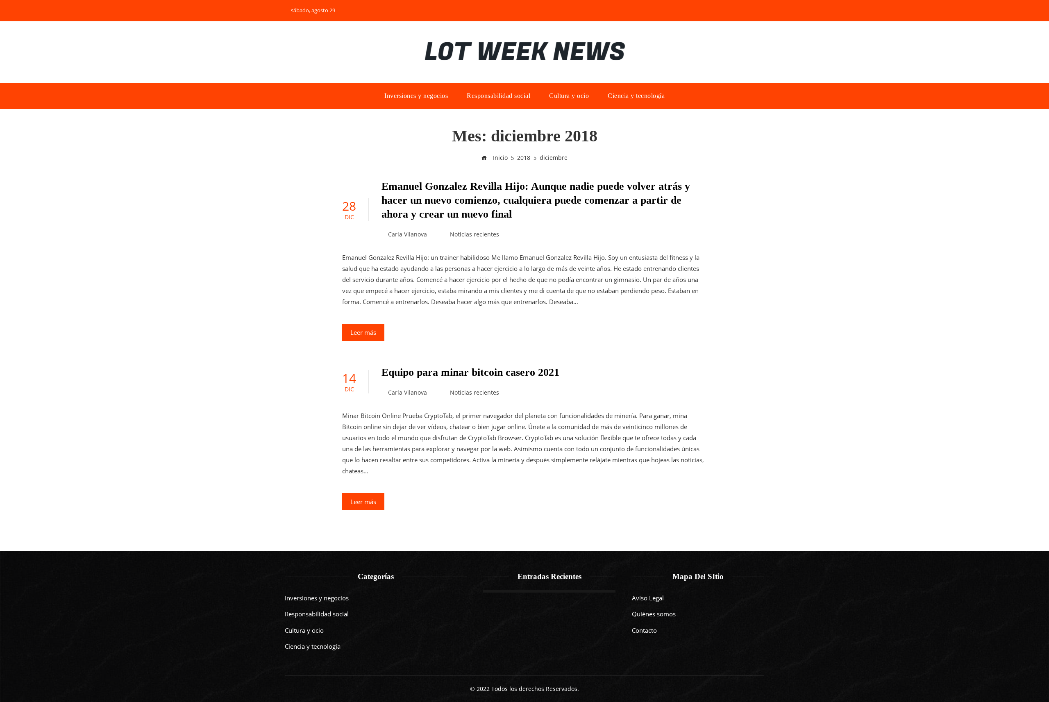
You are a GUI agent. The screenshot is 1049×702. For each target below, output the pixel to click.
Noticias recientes (474, 234)
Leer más (363, 332)
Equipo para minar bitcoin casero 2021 (470, 372)
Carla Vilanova (407, 234)
